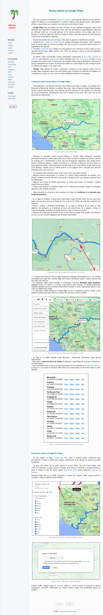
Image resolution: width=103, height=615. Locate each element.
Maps (10, 79)
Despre (10, 45)
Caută (10, 48)
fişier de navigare (82, 59)
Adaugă (10, 50)
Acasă (10, 43)
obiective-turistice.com (68, 611)
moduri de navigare (63, 20)
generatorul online (70, 470)
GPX (10, 72)
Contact (10, 53)
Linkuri (10, 87)
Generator (11, 99)
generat (39, 367)
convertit (60, 586)
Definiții (11, 62)
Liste (10, 74)
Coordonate (12, 64)
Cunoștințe (12, 59)
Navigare (11, 69)
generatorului (54, 59)
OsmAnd (11, 82)
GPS (9, 67)
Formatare (11, 96)
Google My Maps (46, 49)
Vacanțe (10, 77)
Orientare (11, 84)
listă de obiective (94, 365)
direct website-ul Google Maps (51, 42)
